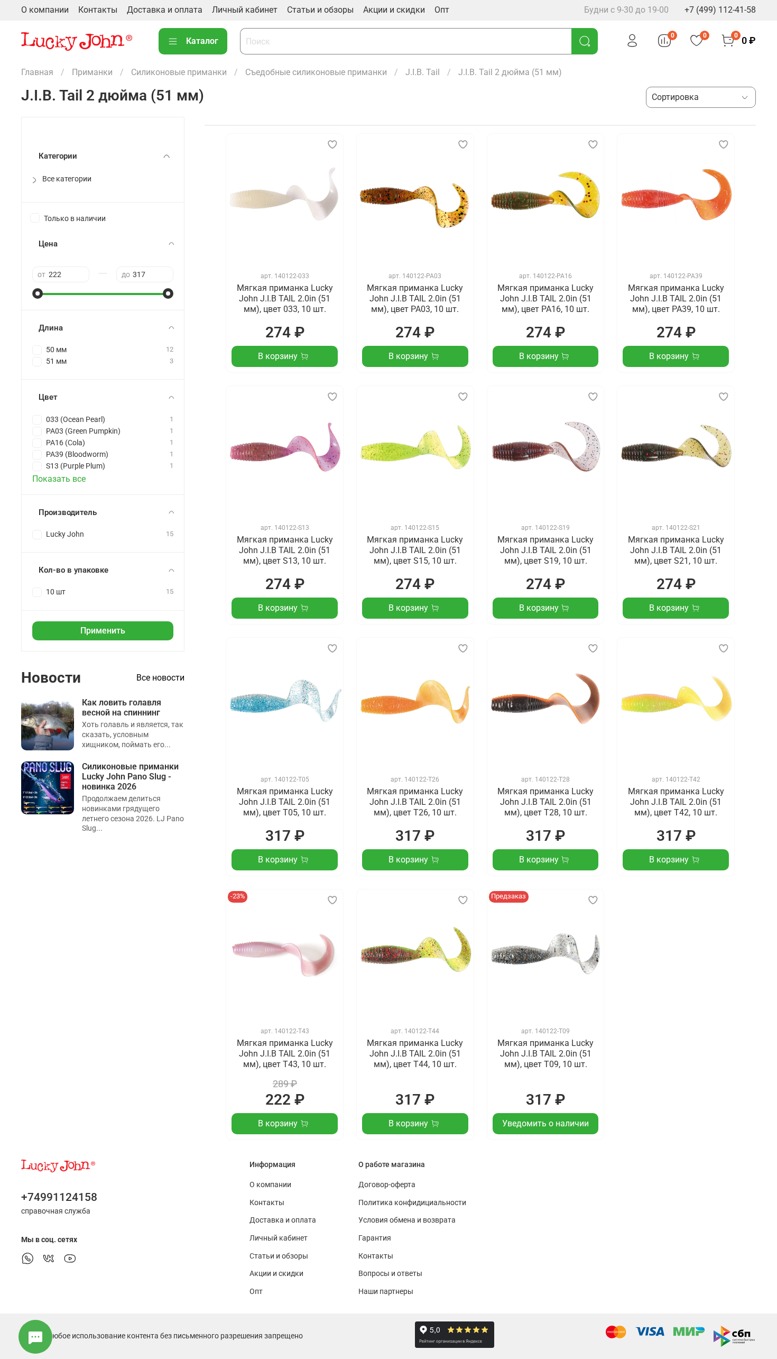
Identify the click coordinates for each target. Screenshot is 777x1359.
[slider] (37, 293)
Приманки (92, 72)
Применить (102, 631)
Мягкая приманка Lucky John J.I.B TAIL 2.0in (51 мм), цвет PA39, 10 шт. (676, 298)
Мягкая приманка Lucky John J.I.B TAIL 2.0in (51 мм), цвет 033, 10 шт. (285, 298)
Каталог (202, 41)
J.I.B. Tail (422, 72)
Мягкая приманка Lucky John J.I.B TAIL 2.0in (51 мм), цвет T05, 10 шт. (285, 802)
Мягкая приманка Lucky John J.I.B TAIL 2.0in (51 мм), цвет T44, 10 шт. (415, 1053)
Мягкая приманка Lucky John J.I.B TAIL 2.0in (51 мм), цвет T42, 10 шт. (676, 802)
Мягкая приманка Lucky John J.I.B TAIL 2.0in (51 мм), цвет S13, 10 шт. (285, 550)
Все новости (160, 678)
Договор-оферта (386, 1184)
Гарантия (374, 1238)
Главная (37, 72)
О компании (45, 10)
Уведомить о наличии (545, 1123)
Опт (441, 10)
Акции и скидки (394, 10)
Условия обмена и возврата (407, 1220)
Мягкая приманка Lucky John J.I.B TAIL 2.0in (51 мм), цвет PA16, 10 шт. (545, 298)
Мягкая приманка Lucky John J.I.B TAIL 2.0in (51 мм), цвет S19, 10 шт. (545, 550)
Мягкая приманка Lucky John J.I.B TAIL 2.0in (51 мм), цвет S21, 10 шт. (676, 550)
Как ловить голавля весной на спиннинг (121, 707)
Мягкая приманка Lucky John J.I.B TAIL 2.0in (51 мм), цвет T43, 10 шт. (285, 1053)
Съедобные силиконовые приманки (316, 72)
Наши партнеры (385, 1291)
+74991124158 (59, 1197)
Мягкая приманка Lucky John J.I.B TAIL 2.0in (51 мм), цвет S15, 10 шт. (415, 550)
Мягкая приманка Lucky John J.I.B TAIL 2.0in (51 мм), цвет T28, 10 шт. (545, 802)
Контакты (97, 10)
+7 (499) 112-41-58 (720, 10)
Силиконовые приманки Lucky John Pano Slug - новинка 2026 (130, 776)
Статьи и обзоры (320, 10)
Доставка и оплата (164, 10)
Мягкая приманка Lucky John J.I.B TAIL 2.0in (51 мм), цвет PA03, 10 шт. (415, 298)
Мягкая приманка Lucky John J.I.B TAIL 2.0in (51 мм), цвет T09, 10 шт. (545, 1053)
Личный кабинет (245, 10)
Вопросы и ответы (390, 1273)
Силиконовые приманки (179, 72)
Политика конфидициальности (412, 1202)
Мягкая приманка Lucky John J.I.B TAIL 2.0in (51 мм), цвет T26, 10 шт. (415, 802)
